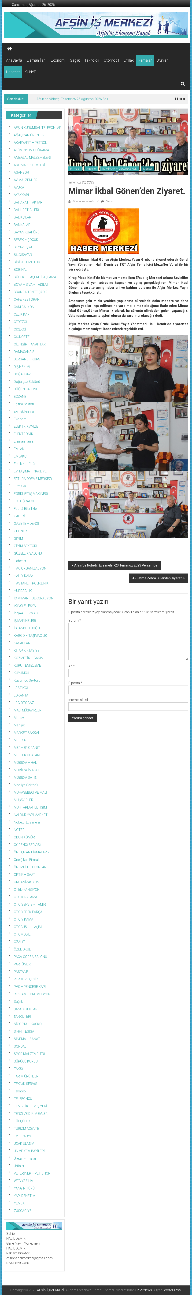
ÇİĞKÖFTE (22, 337)
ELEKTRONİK (23, 434)
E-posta (75, 683)
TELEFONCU (23, 1099)
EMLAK (19, 449)
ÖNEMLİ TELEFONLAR (30, 867)
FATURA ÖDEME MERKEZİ (33, 479)
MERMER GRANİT (27, 748)
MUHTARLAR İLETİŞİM (30, 807)
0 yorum (110, 201)
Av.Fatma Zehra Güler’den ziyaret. (157, 578)
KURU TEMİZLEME (27, 665)
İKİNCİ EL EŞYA (25, 606)
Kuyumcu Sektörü (27, 680)
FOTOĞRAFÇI (24, 501)
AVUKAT (20, 187)
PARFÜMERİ (23, 964)
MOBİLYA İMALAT (26, 770)
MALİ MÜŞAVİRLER (27, 710)
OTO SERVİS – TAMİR (30, 904)
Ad (71, 666)
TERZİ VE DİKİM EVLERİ (31, 1114)
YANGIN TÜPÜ (24, 1188)
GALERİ (19, 516)
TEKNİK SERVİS (25, 1084)
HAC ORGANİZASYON (30, 568)
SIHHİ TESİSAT (25, 1031)
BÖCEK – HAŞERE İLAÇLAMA (35, 277)
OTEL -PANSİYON (27, 889)
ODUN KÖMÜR (24, 837)
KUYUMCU (21, 673)
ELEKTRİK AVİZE (26, 426)
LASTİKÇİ (21, 688)
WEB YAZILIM (23, 1181)
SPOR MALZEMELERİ (29, 1054)
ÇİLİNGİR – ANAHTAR (30, 344)
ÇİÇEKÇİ (20, 329)
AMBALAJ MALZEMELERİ (32, 157)
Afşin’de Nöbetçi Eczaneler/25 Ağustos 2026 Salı (72, 99)
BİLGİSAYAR (23, 255)
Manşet (147, 168)
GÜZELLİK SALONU (28, 553)
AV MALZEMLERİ (26, 180)
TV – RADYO (23, 1136)
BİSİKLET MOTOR (27, 262)
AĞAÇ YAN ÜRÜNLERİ (29, 135)
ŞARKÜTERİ (22, 1016)
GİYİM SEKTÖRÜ (26, 546)
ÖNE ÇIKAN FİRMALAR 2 (31, 852)
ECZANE (20, 396)
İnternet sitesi (78, 700)
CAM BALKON (24, 307)
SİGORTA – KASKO (28, 1024)
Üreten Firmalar (25, 1158)
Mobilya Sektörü (26, 785)
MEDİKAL (20, 740)
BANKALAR (22, 225)
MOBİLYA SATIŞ (25, 777)
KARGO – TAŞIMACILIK (30, 635)
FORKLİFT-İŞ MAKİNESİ (31, 494)
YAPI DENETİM (24, 1196)
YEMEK (19, 1203)
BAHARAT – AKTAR (28, 202)
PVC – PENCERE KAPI (30, 987)
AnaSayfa (14, 60)
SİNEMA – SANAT (27, 1039)
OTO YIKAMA (23, 919)
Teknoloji (92, 60)
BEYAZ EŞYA (23, 247)
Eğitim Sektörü (24, 404)
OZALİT (19, 942)
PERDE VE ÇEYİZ (26, 979)
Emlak (129, 60)
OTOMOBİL (22, 934)
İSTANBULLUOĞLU (27, 628)
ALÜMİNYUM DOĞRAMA (31, 150)
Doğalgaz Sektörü (27, 382)
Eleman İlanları (24, 441)
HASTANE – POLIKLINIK (31, 583)
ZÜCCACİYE (22, 1211)
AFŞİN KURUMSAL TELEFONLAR (37, 128)
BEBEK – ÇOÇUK (26, 240)
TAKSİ (18, 1069)
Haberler (13, 72)
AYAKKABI (21, 195)
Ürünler (162, 60)
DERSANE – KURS (27, 359)
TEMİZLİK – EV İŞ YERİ (30, 1106)
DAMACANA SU (25, 352)
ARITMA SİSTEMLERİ (29, 165)
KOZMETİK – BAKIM (29, 658)
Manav (19, 718)
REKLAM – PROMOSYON (32, 994)
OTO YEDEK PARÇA (28, 912)
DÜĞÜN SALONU (26, 389)
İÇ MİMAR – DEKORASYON (119, 168)
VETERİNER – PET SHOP (32, 1173)
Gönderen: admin (83, 201)
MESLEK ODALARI (27, 755)
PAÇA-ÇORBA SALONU (30, 957)
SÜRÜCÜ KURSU (26, 1061)
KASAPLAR (22, 643)
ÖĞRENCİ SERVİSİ (27, 845)
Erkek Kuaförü (24, 464)
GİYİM (18, 538)
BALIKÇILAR (22, 217)
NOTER (19, 830)
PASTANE (21, 972)
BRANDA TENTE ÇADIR (31, 292)
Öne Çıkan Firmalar (28, 860)
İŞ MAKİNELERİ (25, 621)
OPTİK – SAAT (24, 874)
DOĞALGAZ (22, 374)
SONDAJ (20, 1046)
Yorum (74, 620)
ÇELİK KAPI (22, 314)
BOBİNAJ (20, 269)
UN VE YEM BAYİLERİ (29, 1151)
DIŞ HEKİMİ (22, 367)
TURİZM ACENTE (26, 1128)
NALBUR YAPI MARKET (31, 815)
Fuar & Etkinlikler (26, 508)
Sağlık (75, 60)
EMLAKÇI (20, 456)
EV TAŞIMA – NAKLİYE (30, 471)
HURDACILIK (23, 591)
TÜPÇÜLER (22, 1121)
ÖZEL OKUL (22, 949)
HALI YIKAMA (23, 576)
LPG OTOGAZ (24, 703)
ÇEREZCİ (20, 322)
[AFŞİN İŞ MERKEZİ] (9, 49)
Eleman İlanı (36, 60)
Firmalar (145, 60)
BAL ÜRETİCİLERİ (26, 210)
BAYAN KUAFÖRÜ (27, 232)
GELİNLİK (21, 531)
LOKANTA (21, 695)
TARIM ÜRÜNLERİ (26, 1076)
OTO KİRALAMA (25, 897)
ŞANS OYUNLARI (26, 1009)
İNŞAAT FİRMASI (26, 613)
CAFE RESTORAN (27, 299)
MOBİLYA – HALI (25, 762)
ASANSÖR (21, 172)
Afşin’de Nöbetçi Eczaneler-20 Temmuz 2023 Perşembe (115, 565)
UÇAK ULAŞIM (24, 1143)
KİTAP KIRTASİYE (26, 650)
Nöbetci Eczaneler (27, 822)
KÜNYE (30, 72)
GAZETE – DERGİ (26, 523)
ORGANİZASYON (26, 882)
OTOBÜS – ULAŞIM (28, 927)
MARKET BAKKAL (27, 733)
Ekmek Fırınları (24, 411)
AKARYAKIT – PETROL (30, 142)
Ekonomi (58, 60)
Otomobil (111, 60)
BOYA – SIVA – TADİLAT (31, 284)
